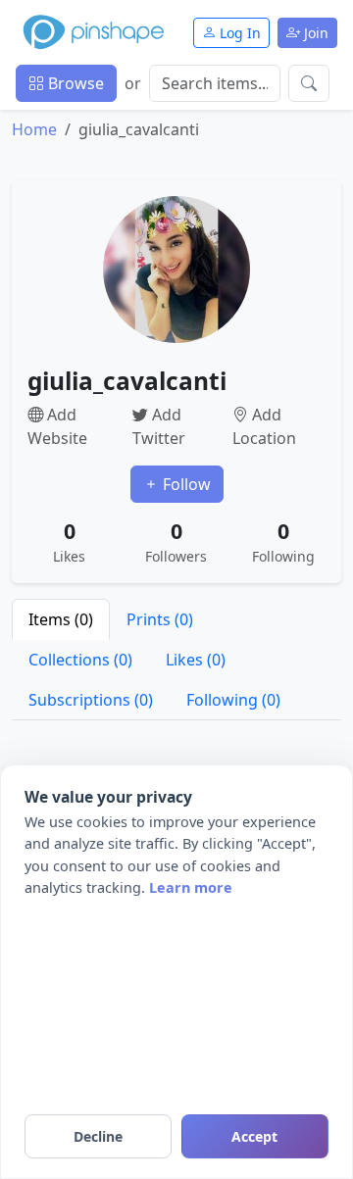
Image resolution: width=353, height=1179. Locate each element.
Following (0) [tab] (233, 700)
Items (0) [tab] (60, 619)
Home (34, 129)
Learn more (190, 887)
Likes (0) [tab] (196, 659)
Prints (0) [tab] (159, 619)
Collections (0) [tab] (80, 659)
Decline (98, 1136)
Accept (254, 1136)
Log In (238, 33)
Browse (74, 83)
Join (314, 33)
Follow (185, 484)
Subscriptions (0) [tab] (90, 700)
